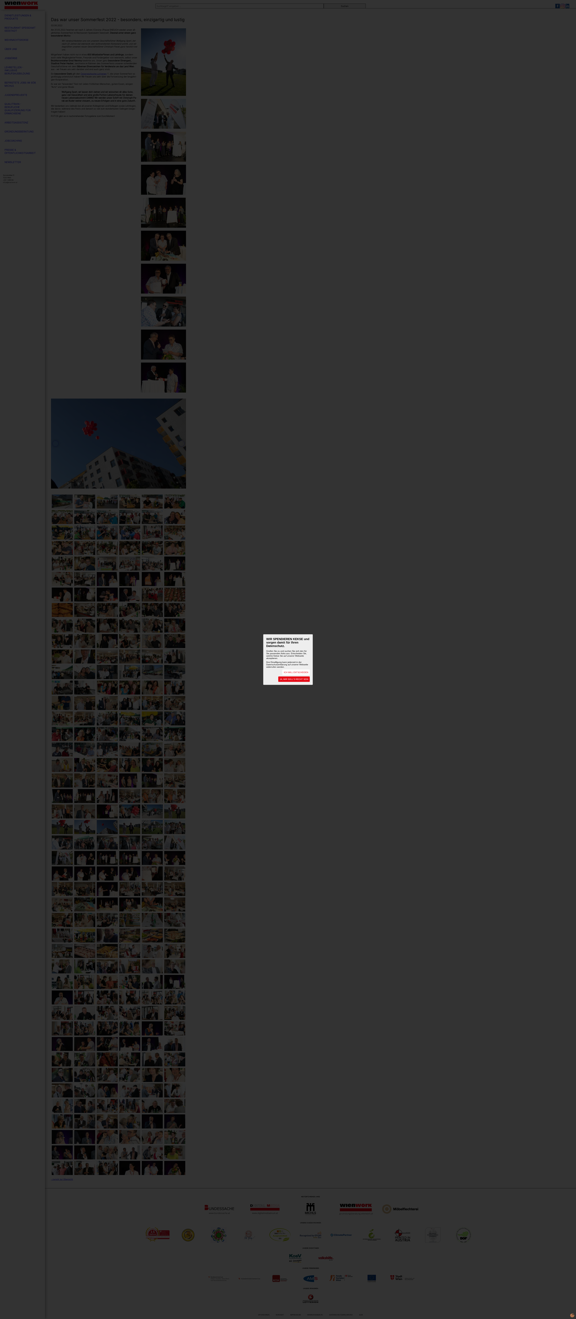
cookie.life (572, 1315)
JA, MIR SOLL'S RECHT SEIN (294, 679)
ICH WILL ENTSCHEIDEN (296, 672)
